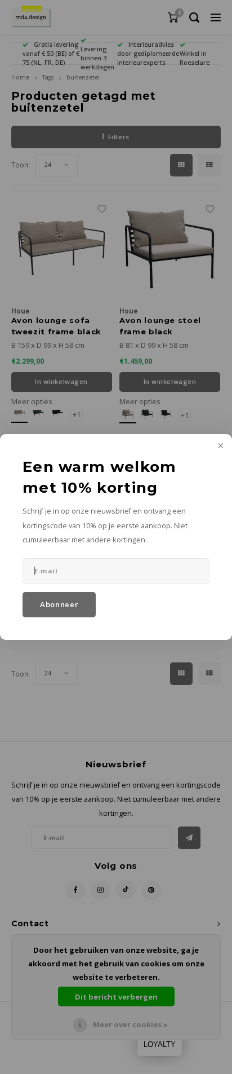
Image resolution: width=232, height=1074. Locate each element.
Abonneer (59, 604)
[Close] (219, 446)
